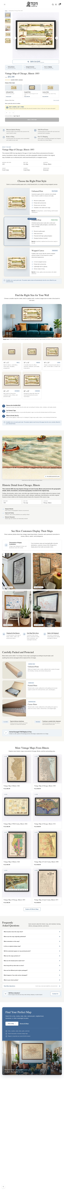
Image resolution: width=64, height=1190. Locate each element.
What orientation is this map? (12, 941)
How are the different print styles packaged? (16, 970)
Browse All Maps (24, 1023)
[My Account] (55, 4)
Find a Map (12, 1023)
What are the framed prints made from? (14, 960)
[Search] (52, 4)
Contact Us (55, 993)
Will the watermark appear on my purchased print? (17, 951)
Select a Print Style (32, 119)
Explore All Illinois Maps (32, 909)
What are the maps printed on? (12, 955)
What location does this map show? (13, 931)
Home (6, 10)
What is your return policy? (11, 980)
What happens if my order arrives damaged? (15, 975)
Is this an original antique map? (12, 946)
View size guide (56, 100)
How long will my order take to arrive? (14, 965)
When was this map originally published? (15, 936)
